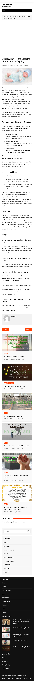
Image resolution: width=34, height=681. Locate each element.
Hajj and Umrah (7, 550)
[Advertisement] (17, 38)
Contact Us (5, 661)
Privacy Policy (6, 665)
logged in (11, 522)
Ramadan (11, 383)
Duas (9, 16)
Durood (5, 546)
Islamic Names (7, 557)
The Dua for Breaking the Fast (14, 386)
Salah (5, 568)
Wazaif (5, 572)
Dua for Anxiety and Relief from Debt (16, 446)
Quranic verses (7, 561)
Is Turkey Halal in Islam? (19, 640)
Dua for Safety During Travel (14, 356)
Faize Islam (7, 4)
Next (27, 329)
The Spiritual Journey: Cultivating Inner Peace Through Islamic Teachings (22, 621)
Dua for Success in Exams (13, 416)
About (3, 657)
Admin (5, 65)
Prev (6, 329)
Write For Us (5, 668)
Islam (4, 553)
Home (5, 16)
